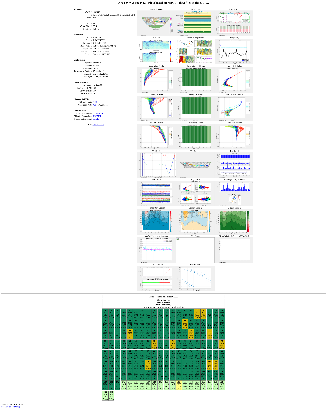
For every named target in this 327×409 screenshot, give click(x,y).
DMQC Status (98, 124)
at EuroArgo (98, 113)
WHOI (95, 102)
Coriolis (96, 119)
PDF (94, 105)
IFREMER (97, 116)
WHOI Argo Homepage (11, 407)
